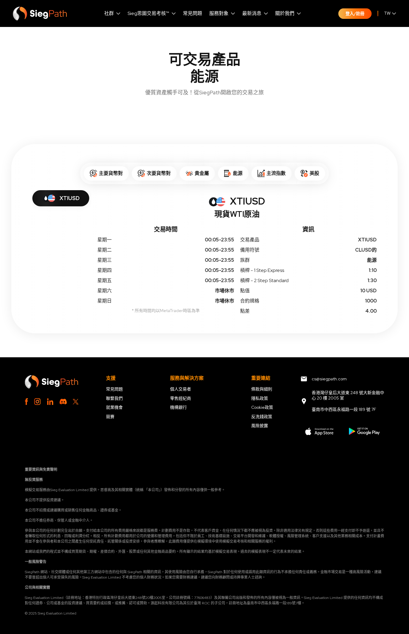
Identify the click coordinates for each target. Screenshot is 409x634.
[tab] (60, 198)
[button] (112, 13)
